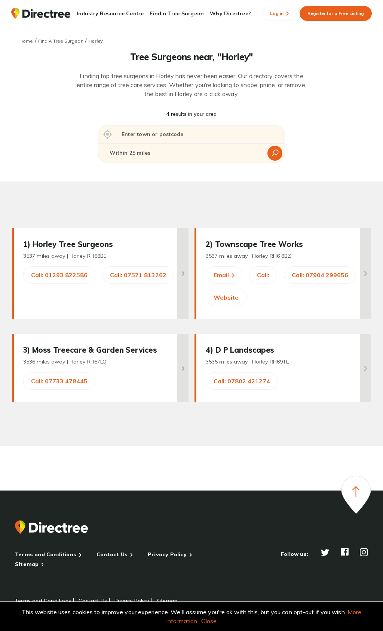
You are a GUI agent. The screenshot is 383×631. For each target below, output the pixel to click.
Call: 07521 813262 (138, 275)
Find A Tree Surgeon (60, 41)
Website (226, 297)
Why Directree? (230, 13)
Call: (263, 275)
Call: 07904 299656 (320, 275)
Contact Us (112, 554)
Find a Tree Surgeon (177, 13)
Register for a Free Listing (335, 13)
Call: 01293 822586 (59, 275)
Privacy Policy (167, 554)
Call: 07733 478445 (59, 381)
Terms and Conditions (45, 554)
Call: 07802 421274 (242, 381)
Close (209, 621)
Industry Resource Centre (110, 13)
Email (222, 275)
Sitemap (27, 564)
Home (26, 41)
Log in (277, 13)
